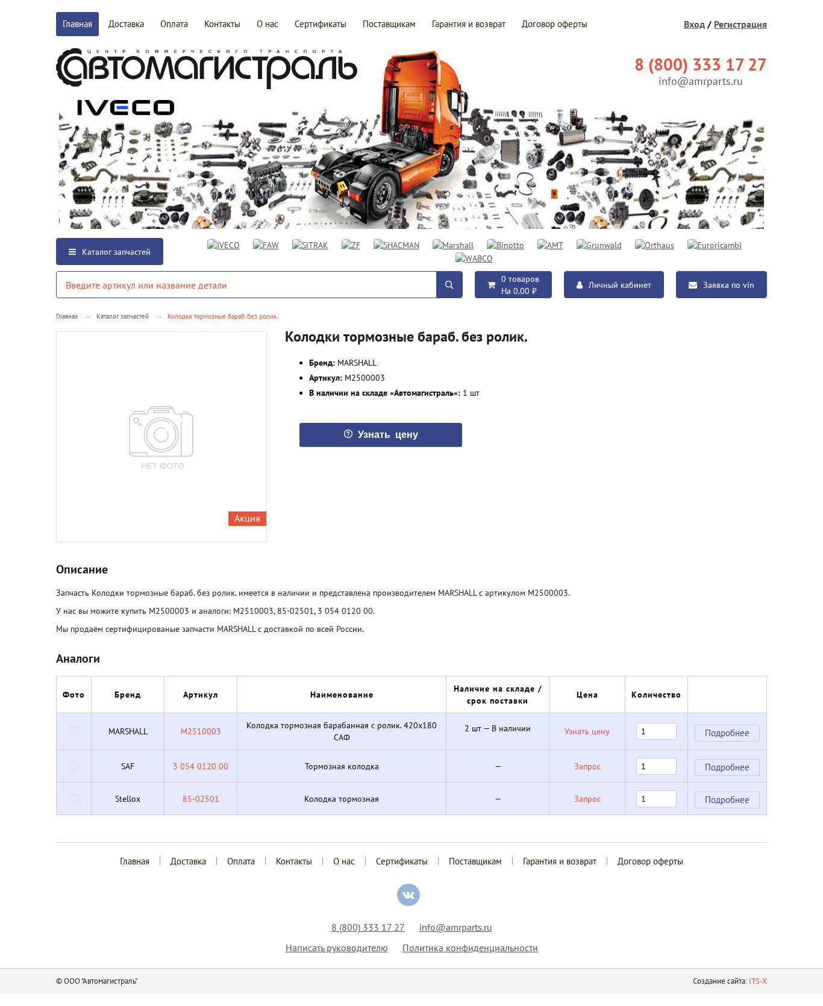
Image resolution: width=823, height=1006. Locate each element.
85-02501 (201, 798)
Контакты (222, 24)
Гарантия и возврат (468, 24)
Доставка (126, 24)
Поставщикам (389, 24)
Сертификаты (320, 24)
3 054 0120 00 (200, 766)
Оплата (174, 24)
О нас (267, 24)
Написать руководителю (337, 948)
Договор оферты (554, 24)
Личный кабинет (620, 285)
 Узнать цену (380, 434)
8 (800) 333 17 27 (368, 927)
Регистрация (740, 24)
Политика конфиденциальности (470, 948)
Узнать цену (587, 731)
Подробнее (727, 733)
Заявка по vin (728, 285)
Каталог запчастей (116, 251)
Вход (694, 24)
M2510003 (201, 731)
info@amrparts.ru (701, 81)
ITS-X (758, 981)
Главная (77, 24)
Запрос (587, 766)
